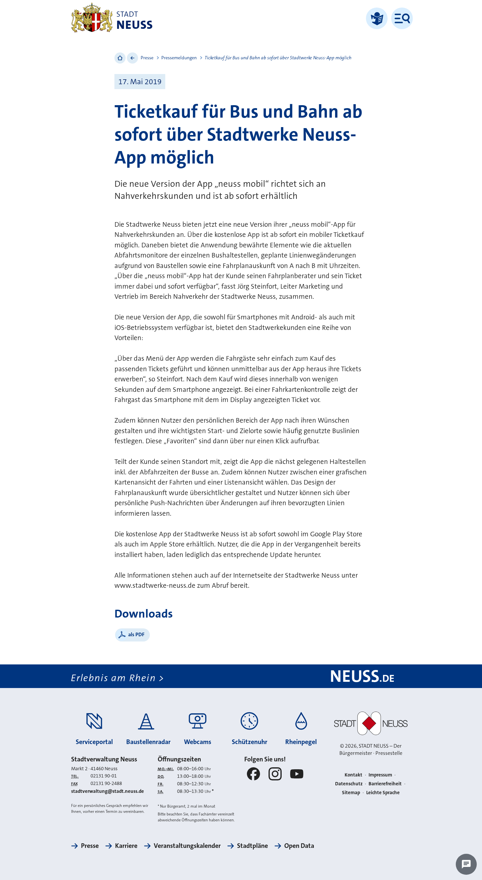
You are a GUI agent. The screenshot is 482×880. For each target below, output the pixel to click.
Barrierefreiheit (385, 783)
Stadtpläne (252, 845)
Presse (147, 58)
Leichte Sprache (383, 792)
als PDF (136, 634)
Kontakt (353, 775)
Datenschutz (349, 783)
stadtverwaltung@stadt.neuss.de (107, 791)
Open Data (299, 845)
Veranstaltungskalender (187, 845)
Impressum (380, 775)
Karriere (126, 845)
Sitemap (351, 792)
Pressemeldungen (179, 58)
